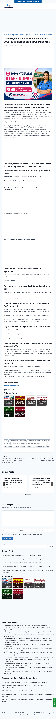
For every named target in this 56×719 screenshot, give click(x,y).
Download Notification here (11, 385)
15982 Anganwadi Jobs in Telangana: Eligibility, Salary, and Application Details (25, 632)
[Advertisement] (28, 21)
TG (48, 446)
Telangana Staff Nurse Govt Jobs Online (36, 446)
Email (22, 530)
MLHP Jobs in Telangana (20, 35)
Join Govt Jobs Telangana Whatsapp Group (20, 181)
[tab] (25, 494)
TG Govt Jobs (7, 449)
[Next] (52, 484)
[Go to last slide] (4, 484)
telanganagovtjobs (9, 45)
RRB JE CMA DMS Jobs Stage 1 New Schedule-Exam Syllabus (19, 691)
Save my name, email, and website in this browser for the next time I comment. (22, 534)
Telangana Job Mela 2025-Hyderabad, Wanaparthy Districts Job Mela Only (24, 638)
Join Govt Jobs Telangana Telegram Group (19, 239)
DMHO (6, 440)
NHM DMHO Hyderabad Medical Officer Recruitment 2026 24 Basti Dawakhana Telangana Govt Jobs (13, 459)
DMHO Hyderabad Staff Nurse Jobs (18, 440)
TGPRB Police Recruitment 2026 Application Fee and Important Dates (42, 458)
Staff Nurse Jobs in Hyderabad (11, 446)
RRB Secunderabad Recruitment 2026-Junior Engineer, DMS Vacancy (22, 555)
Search (3, 544)
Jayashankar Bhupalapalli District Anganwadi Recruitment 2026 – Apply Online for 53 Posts (28, 559)
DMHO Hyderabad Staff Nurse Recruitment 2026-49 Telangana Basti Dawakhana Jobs (27, 566)
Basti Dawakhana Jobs (42, 34)
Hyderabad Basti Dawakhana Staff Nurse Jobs (22, 443)
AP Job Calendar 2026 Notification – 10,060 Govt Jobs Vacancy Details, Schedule (24, 682)
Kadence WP (36, 715)
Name (4, 530)
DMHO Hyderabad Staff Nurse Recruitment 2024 (39, 440)
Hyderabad (7, 443)
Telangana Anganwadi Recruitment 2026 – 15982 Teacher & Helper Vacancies (25, 625)
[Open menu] (53, 6)
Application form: (11, 383)
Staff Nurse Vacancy (32, 35)
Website (41, 530)
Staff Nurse (37, 443)
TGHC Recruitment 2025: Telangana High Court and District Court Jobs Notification (27, 657)
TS (14, 449)
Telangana (22, 446)
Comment (5, 512)
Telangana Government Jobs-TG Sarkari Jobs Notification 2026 (20, 34)
